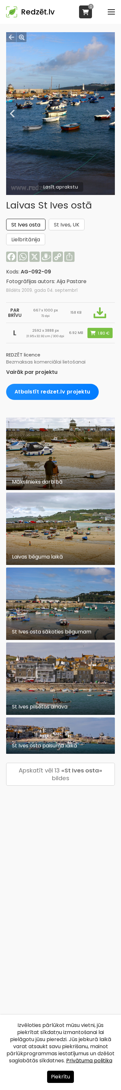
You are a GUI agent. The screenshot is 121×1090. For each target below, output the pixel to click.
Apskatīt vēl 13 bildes (60, 774)
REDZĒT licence (23, 355)
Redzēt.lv (38, 12)
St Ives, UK (66, 224)
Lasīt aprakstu (60, 187)
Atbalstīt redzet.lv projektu (52, 391)
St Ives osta (25, 224)
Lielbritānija (25, 239)
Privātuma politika (89, 1060)
